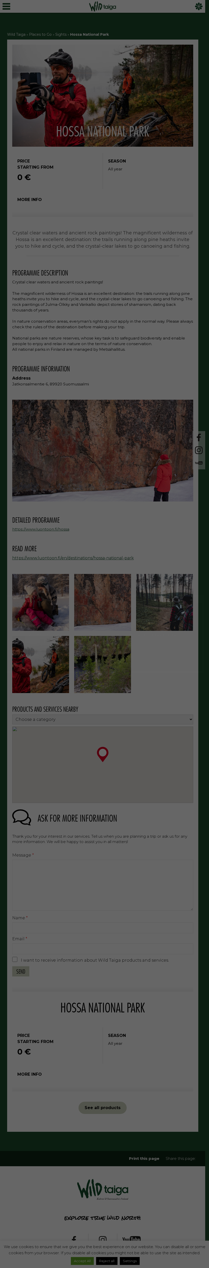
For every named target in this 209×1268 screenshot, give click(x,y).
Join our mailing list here (104, 651)
